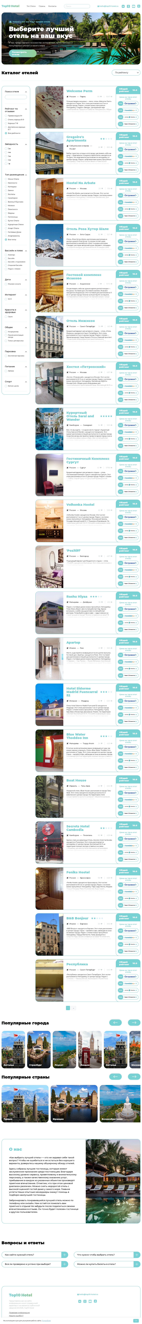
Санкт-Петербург (87, 326)
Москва (83, 188)
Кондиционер (13, 332)
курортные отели (16, 225)
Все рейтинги (14, 133)
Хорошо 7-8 (13, 123)
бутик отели (13, 221)
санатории (13, 198)
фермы (11, 213)
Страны (42, 6)
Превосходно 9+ (15, 116)
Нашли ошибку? (16, 1316)
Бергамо (84, 924)
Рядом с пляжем (14, 269)
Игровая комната (14, 284)
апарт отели (13, 228)
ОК (136, 1321)
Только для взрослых (15, 341)
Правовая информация (19, 1313)
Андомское (85, 284)
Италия (72, 648)
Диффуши (87, 602)
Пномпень (87, 835)
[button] (115, 1022)
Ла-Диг (72, 149)
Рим (82, 648)
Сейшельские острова (79, 146)
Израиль (73, 786)
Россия (72, 97)
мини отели (13, 179)
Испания (73, 701)
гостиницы (13, 217)
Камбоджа (74, 425)
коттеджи (12, 187)
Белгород (84, 556)
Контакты (52, 6)
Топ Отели (31, 6)
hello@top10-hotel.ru (109, 6)
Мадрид (85, 701)
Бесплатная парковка (16, 356)
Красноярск (85, 878)
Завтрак (11, 371)
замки (11, 190)
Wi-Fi (10, 299)
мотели (11, 206)
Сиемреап (87, 425)
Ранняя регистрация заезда (15, 336)
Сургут (83, 468)
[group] (13, 1049)
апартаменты (14, 236)
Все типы (12, 240)
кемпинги (12, 183)
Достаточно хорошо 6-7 (16, 128)
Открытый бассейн (15, 265)
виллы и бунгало (15, 202)
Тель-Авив (85, 786)
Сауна (10, 317)
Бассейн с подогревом (16, 262)
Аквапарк (11, 255)
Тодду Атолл (88, 743)
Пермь (83, 97)
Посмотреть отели (19, 53)
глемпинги (13, 209)
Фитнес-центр (13, 386)
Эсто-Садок (85, 234)
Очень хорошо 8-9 (16, 120)
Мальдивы (74, 602)
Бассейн (11, 258)
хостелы (11, 194)
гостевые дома (14, 232)
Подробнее (46, 1321)
